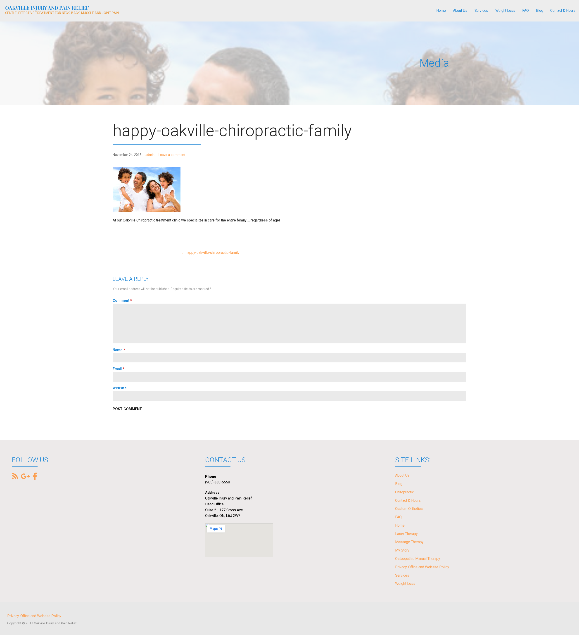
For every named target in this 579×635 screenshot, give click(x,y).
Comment (122, 300)
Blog (539, 10)
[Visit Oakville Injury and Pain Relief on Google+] (25, 476)
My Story (402, 550)
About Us (460, 10)
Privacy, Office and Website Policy (422, 567)
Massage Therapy (409, 542)
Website (120, 388)
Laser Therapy (406, 534)
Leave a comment (172, 155)
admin (149, 155)
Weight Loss (505, 10)
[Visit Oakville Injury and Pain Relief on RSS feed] (15, 476)
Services (481, 10)
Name (119, 350)
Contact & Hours (562, 10)
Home (441, 10)
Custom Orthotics (409, 509)
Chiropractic (404, 492)
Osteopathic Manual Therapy (417, 559)
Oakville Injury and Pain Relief (47, 7)
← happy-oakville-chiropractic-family (210, 252)
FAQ (525, 10)
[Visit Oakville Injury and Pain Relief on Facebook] (35, 476)
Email (118, 369)
